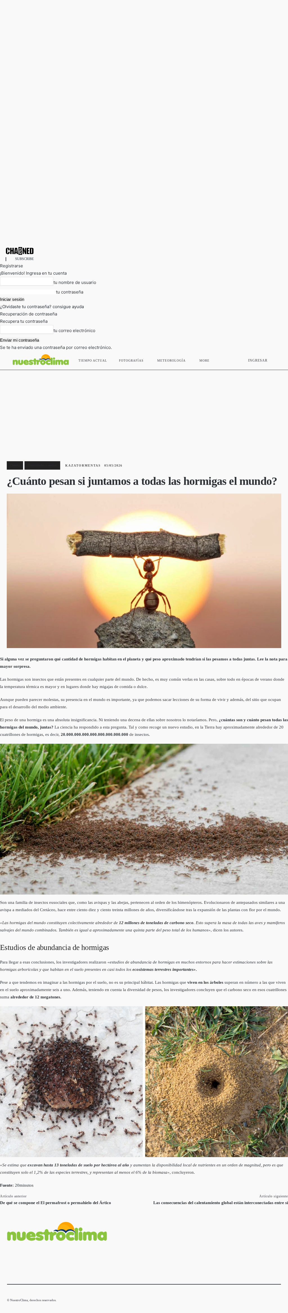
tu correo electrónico (74, 330)
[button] (274, 359)
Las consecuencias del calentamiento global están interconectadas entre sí (220, 1202)
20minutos (24, 1185)
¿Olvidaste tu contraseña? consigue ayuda (42, 306)
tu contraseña (69, 292)
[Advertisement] (144, 412)
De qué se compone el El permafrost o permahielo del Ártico (55, 1202)
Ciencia (15, 465)
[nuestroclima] (144, 251)
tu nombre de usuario (74, 282)
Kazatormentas (83, 465)
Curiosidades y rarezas (42, 465)
